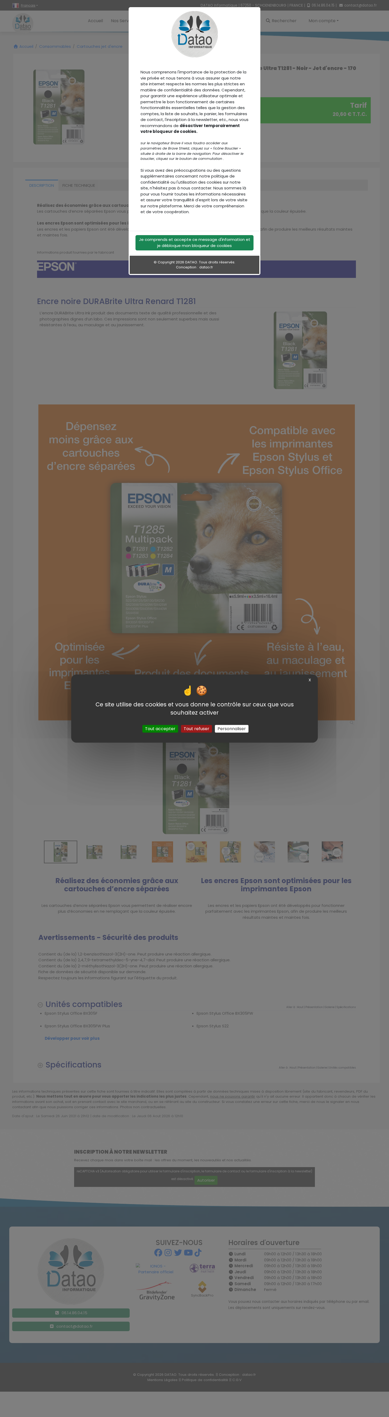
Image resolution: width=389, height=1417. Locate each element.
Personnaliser (232, 729)
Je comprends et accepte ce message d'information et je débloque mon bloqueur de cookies (194, 242)
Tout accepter (160, 729)
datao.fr (206, 267)
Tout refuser (196, 729)
